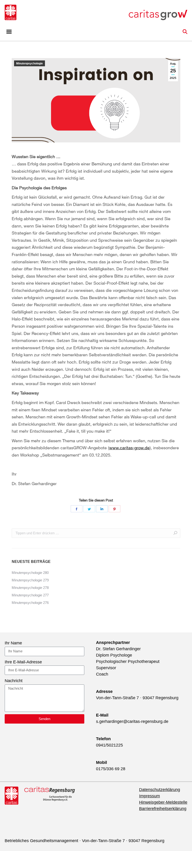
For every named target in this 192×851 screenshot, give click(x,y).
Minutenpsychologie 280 (30, 573)
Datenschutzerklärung (159, 789)
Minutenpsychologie (29, 63)
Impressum (149, 796)
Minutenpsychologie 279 (30, 580)
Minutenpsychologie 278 (30, 588)
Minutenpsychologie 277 (30, 595)
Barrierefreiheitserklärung (162, 808)
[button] (9, 31)
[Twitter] (89, 508)
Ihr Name (13, 643)
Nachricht (13, 680)
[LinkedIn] (102, 508)
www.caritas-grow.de (129, 447)
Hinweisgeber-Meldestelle (163, 802)
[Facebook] (76, 508)
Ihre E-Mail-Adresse (23, 662)
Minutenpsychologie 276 (30, 603)
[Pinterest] (114, 508)
